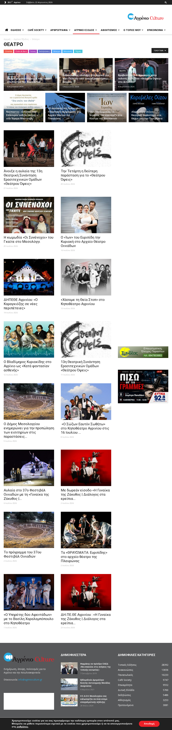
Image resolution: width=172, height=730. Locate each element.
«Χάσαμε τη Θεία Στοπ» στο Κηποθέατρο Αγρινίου (83, 302)
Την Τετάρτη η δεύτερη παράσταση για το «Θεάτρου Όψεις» (83, 175)
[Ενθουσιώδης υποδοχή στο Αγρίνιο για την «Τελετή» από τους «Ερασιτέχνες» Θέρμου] (86, 74)
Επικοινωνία (155, 30)
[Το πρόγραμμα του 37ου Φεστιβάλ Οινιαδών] (29, 530)
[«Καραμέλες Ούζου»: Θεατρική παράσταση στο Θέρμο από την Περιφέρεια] (148, 107)
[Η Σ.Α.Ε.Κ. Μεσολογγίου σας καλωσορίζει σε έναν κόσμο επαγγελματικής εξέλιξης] (69, 700)
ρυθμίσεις (22, 726)
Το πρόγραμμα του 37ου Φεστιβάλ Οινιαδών (22, 554)
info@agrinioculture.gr (30, 679)
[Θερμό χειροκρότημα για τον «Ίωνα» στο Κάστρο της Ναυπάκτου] (30, 74)
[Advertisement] (145, 151)
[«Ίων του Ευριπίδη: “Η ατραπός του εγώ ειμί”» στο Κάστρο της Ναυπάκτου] (107, 107)
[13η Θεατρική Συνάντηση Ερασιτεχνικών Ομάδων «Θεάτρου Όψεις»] (86, 339)
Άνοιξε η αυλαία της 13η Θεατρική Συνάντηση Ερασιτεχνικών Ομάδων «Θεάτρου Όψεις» (23, 177)
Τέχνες (78, 51)
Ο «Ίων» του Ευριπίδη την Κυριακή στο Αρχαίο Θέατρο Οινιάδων (83, 241)
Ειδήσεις (16, 30)
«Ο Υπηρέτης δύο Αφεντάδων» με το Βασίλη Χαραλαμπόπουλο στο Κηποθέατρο (28, 619)
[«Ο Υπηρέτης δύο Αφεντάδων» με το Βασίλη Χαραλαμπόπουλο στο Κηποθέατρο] (29, 592)
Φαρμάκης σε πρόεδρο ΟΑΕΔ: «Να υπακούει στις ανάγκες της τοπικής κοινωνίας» (95, 667)
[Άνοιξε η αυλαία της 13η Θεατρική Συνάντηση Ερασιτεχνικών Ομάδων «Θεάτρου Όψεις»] (29, 148)
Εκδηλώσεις (44, 51)
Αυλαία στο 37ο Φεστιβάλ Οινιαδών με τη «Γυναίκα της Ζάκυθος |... (26, 494)
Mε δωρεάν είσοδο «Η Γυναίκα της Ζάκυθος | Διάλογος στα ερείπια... (85, 494)
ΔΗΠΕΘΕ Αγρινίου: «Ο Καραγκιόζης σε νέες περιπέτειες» (21, 304)
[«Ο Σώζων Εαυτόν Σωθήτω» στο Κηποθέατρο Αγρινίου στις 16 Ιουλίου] (86, 401)
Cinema (8, 51)
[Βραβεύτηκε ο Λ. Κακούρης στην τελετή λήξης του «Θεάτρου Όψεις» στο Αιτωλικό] (141, 74)
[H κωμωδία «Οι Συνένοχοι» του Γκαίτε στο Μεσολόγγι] (29, 215)
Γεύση (33, 51)
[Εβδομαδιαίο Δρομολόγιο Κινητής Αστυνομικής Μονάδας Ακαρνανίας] (69, 684)
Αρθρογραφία (59, 30)
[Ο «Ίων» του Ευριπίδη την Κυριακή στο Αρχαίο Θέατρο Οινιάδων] (86, 215)
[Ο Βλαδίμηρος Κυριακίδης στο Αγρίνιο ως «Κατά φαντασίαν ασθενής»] (29, 339)
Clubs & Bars (21, 51)
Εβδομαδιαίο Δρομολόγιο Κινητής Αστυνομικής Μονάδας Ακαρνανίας (95, 683)
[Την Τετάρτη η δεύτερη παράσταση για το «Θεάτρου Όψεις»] (86, 148)
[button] (165, 2)
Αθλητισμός (109, 30)
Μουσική (68, 51)
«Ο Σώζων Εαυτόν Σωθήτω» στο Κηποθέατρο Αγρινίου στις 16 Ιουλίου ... (85, 428)
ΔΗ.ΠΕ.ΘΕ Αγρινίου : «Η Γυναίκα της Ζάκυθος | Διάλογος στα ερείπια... (86, 619)
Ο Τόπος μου (132, 30)
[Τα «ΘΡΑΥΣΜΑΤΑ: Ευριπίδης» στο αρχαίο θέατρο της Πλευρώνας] (86, 530)
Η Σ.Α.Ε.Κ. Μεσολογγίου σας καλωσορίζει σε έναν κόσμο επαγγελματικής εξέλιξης (93, 699)
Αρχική (7, 39)
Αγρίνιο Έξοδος (84, 30)
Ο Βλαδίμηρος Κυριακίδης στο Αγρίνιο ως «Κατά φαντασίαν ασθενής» (27, 366)
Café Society (36, 30)
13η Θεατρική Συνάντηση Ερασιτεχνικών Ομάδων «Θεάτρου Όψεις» (80, 366)
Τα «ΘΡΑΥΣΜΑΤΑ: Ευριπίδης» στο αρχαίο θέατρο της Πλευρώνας (84, 557)
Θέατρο (56, 51)
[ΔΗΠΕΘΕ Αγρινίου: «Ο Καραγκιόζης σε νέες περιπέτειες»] (29, 277)
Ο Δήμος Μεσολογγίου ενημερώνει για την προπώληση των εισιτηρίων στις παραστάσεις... (29, 430)
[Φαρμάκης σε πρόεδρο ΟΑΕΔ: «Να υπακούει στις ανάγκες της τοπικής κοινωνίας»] (69, 668)
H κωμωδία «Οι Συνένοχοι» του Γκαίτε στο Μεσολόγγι (28, 239)
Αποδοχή (149, 723)
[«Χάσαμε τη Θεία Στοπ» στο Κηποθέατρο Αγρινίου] (86, 277)
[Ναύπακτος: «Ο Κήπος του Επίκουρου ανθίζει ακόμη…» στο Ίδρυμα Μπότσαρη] (23, 107)
